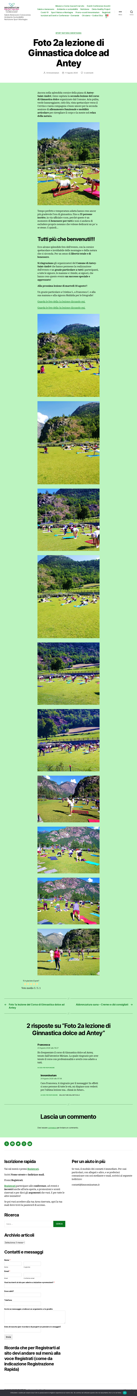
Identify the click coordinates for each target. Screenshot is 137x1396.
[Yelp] (6, 1143)
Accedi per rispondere (46, 1067)
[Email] (29, 1143)
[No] (134, 1393)
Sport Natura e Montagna (62, 12)
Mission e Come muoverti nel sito (69, 6)
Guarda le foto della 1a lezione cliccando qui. (61, 301)
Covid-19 (44, 12)
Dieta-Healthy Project (101, 9)
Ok (125, 1393)
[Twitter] (18, 1143)
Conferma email (29, 1278)
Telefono (8, 1300)
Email (7, 1271)
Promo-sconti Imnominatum (87, 12)
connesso (52, 1128)
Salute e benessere (45, 9)
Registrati (106, 12)
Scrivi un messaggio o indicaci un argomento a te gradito (28, 1309)
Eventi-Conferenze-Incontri (98, 6)
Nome (7, 1260)
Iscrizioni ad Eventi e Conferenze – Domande (60, 15)
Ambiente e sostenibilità (67, 9)
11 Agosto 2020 (71, 73)
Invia (8, 1337)
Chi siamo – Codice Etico (92, 15)
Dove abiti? (9, 1291)
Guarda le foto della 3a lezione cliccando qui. (61, 307)
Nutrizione (84, 9)
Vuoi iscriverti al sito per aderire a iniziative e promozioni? (29, 1282)
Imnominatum (53, 73)
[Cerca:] (27, 1224)
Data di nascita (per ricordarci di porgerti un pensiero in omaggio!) (32, 1327)
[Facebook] (12, 1143)
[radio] (25, 984)
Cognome (27, 1267)
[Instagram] (24, 1143)
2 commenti (88, 73)
